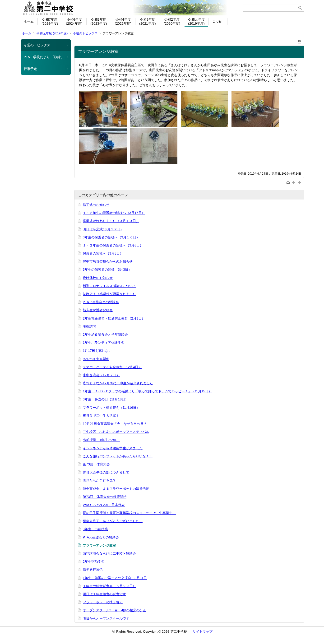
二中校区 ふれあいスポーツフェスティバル (116, 432)
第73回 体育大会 (96, 464)
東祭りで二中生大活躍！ (101, 416)
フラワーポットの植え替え (103, 602)
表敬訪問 (89, 326)
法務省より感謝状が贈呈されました (109, 294)
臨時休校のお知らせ (98, 278)
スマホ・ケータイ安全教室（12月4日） (112, 367)
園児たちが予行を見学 (99, 480)
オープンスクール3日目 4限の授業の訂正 (114, 610)
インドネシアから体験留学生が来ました (113, 448)
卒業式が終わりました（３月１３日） (111, 221)
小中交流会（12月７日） (101, 375)
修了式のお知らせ (96, 205)
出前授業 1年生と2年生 (101, 440)
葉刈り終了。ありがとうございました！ (113, 521)
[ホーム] (132, 8)
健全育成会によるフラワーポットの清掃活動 (116, 489)
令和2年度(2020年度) (172, 21)
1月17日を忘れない (97, 351)
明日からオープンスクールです (106, 618)
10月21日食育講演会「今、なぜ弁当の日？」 (116, 424)
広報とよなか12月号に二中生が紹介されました (118, 383)
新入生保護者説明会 (98, 310)
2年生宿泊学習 (94, 561)
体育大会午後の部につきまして (106, 472)
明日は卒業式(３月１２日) (102, 229)
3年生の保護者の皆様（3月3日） (107, 269)
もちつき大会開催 (96, 359)
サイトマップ (203, 631)
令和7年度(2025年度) (50, 21)
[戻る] (294, 182)
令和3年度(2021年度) (147, 21)
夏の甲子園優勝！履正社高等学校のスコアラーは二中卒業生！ (129, 513)
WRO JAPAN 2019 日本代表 (104, 505)
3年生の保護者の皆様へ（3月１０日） (111, 237)
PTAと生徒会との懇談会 (101, 302)
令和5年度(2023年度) (98, 21)
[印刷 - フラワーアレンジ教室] (299, 41)
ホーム (29, 21)
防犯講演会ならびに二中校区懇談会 (109, 553)
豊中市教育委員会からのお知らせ (108, 261)
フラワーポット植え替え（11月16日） (111, 407)
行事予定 (30, 69)
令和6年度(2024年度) (74, 21)
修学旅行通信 (93, 569)
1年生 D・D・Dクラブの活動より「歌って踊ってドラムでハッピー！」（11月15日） (147, 391)
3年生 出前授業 (95, 529)
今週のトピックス (85, 33)
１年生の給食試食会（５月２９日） (109, 586)
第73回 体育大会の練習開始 (104, 497)
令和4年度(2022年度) (123, 21)
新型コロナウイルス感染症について (109, 286)
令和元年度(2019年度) (196, 21)
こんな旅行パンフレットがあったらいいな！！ (118, 456)
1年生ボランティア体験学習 (104, 342)
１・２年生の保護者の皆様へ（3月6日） (113, 245)
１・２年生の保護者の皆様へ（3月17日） (114, 213)
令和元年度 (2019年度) (52, 33)
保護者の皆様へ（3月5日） (103, 253)
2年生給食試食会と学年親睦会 (105, 334)
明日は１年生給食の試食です (104, 594)
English (218, 21)
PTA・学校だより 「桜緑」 (44, 57)
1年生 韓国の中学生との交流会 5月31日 (115, 578)
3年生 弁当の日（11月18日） (105, 399)
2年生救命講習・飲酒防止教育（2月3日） (114, 318)
